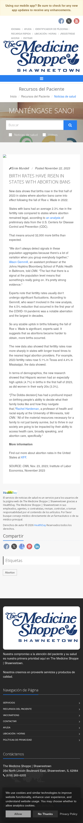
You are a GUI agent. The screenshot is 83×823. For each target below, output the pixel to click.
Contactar (10, 721)
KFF (23, 457)
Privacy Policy (68, 814)
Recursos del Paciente (35, 96)
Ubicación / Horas (45, 33)
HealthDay (40, 525)
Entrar (27, 38)
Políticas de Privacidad (17, 739)
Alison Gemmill (18, 262)
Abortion (10, 572)
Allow (18, 814)
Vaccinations (11, 715)
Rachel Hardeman (27, 409)
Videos (53, 135)
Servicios (9, 702)
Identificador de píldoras (51, 28)
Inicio (13, 96)
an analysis (53, 218)
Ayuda (27, 28)
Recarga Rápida (21, 33)
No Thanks (45, 814)
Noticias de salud (26, 135)
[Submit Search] (70, 125)
